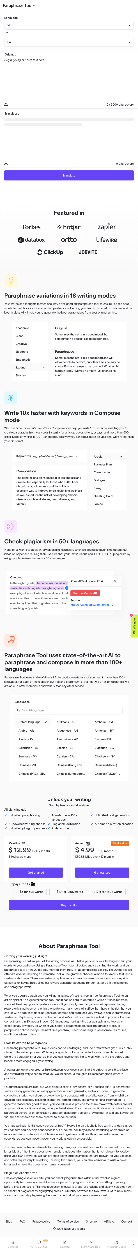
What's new (133, 624)
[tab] (13, 1244)
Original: (10, 54)
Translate (69, 175)
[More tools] (133, 1244)
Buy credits (69, 905)
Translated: (12, 113)
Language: (11, 17)
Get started (36, 872)
